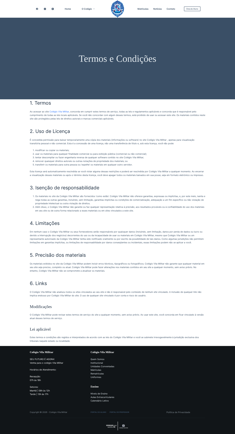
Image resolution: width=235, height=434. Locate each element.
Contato (171, 8)
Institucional (97, 362)
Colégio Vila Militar (59, 111)
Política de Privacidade (178, 412)
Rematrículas (97, 373)
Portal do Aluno (98, 412)
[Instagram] (45, 8)
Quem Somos (97, 359)
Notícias (157, 8)
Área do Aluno (192, 9)
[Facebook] (37, 8)
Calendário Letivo (100, 400)
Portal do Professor (119, 412)
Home (68, 8)
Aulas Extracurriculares (102, 397)
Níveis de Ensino (99, 393)
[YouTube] (52, 8)
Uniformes (96, 377)
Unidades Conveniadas (102, 366)
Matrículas (143, 8)
